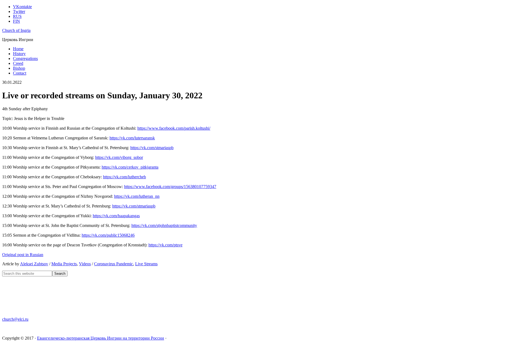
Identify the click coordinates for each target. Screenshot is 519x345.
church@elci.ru (15, 319)
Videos (85, 264)
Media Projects (64, 264)
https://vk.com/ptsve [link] (165, 245)
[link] (173, 128)
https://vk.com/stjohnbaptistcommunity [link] (164, 225)
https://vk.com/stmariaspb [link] (152, 147)
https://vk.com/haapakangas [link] (116, 215)
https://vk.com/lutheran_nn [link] (136, 196)
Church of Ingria (16, 30)
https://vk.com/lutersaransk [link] (132, 138)
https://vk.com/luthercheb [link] (124, 177)
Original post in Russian (22, 254)
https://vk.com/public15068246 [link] (108, 235)
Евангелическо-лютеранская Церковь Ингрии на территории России (100, 338)
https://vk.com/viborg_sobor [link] (119, 157)
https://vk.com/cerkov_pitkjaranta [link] (130, 167)
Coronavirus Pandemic (113, 264)
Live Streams (146, 264)
